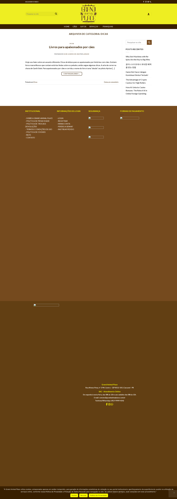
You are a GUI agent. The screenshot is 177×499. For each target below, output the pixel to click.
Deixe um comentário (111, 82)
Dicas (72, 43)
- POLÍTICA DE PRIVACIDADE (37, 121)
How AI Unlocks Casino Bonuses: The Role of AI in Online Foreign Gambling (136, 90)
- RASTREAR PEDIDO (65, 129)
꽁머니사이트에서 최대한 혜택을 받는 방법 (138, 65)
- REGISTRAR (62, 121)
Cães (75, 27)
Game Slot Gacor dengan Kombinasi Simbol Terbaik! (137, 73)
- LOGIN (60, 118)
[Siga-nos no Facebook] (143, 2)
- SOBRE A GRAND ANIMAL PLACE (39, 118)
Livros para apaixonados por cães (72, 47)
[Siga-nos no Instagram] (146, 2)
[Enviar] (56, 14)
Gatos (83, 27)
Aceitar (74, 495)
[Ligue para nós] (150, 2)
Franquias (108, 27)
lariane (86, 54)
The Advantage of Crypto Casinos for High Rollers (136, 81)
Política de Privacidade (98, 495)
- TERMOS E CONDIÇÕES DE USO (38, 129)
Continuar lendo (71, 74)
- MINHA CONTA (63, 124)
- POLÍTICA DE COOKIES (35, 132)
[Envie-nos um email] (148, 2)
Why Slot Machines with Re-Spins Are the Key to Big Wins (138, 58)
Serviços (93, 27)
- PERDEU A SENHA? (65, 127)
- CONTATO (30, 138)
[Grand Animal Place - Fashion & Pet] (88, 14)
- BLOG (28, 135)
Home (66, 27)
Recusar (83, 495)
